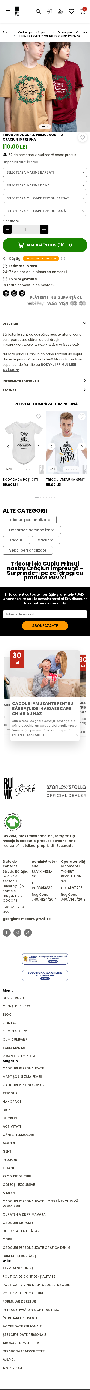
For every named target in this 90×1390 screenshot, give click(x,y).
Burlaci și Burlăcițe (20, 1256)
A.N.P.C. (9, 1359)
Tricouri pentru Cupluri (71, 32)
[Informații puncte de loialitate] (63, 258)
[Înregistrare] (60, 11)
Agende (9, 1143)
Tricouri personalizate (29, 520)
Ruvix (6, 32)
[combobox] (45, 172)
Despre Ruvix (14, 998)
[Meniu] (8, 11)
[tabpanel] (45, 352)
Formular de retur (19, 1301)
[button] (43, 126)
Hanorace (12, 1101)
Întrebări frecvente (20, 1318)
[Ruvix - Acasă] (19, 789)
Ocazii (8, 1168)
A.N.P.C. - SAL (13, 1368)
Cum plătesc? (15, 1031)
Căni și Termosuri (18, 1134)
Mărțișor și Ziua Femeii (22, 1076)
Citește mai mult (28, 735)
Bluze (7, 1110)
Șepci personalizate (27, 550)
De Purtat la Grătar (21, 1231)
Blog (7, 1014)
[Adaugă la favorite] (82, 137)
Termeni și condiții (19, 1268)
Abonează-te (45, 625)
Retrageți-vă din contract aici (31, 1309)
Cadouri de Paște (18, 1222)
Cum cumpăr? (15, 1039)
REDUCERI (10, 1159)
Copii (7, 1239)
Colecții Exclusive (19, 1184)
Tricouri (16, 540)
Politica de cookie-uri (23, 1293)
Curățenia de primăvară (24, 1214)
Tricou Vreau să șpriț (65, 479)
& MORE (9, 1193)
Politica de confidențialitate (29, 1276)
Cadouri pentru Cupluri (32, 32)
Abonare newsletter (21, 1343)
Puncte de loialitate (21, 1056)
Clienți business (16, 1006)
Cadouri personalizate (23, 1068)
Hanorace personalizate (31, 530)
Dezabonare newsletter (24, 1351)
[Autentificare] (49, 11)
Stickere (45, 540)
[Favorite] (71, 11)
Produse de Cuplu (18, 1176)
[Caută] (38, 11)
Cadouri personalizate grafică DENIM (36, 1247)
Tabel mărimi (14, 1047)
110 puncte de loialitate (40, 258)
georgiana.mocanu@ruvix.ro (27, 918)
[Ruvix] (24, 11)
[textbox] (45, 172)
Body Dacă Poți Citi (20, 479)
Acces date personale (22, 1326)
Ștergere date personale (24, 1334)
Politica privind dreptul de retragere (36, 1284)
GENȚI (7, 1151)
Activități (12, 1126)
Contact (11, 1023)
